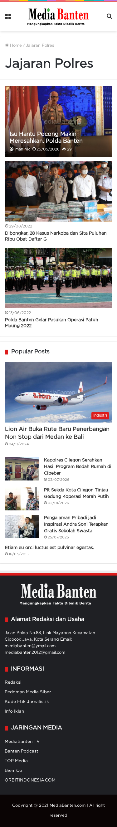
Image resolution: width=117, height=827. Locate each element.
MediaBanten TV (22, 741)
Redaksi (13, 682)
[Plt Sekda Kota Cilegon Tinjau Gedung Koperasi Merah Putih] (22, 498)
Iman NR (22, 149)
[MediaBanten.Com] (58, 16)
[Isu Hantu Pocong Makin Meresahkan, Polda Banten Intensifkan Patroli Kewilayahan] (58, 121)
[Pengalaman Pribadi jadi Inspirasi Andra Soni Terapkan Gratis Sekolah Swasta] (22, 526)
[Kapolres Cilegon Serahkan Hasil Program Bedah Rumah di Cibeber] (22, 468)
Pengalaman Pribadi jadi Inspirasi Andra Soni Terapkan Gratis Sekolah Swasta (76, 524)
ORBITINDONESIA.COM (30, 780)
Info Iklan (14, 711)
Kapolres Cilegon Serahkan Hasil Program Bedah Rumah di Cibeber (77, 466)
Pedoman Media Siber (28, 692)
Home (15, 45)
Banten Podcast (21, 751)
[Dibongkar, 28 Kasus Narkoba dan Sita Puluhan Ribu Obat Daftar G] (58, 191)
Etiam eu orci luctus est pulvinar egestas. (49, 548)
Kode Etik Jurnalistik (27, 702)
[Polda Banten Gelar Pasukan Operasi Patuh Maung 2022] (58, 278)
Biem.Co (13, 770)
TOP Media (16, 761)
